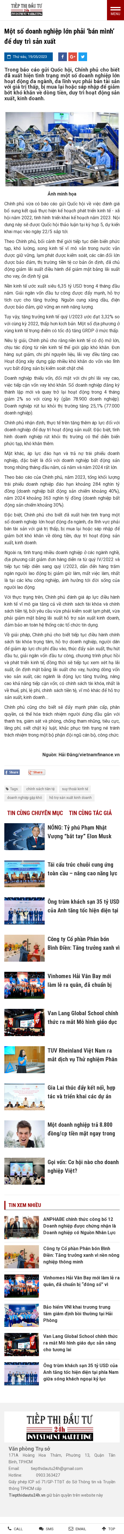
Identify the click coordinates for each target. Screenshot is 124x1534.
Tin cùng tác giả (90, 813)
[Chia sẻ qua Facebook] (62, 56)
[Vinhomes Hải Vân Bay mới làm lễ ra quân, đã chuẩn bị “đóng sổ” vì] (24, 985)
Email (81, 1529)
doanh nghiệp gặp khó (24, 798)
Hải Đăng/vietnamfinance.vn (89, 754)
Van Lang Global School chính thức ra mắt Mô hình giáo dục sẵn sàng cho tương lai (83, 1022)
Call (18, 1529)
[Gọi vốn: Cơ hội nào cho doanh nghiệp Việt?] (24, 1171)
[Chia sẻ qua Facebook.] (12, 772)
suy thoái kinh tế (75, 789)
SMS (50, 1529)
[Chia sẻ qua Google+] (72, 56)
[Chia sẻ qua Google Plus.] (36, 772)
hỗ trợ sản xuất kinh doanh (70, 798)
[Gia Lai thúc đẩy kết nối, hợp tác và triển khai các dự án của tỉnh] (24, 1096)
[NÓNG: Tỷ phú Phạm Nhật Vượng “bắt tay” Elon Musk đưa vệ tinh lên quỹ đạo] (24, 836)
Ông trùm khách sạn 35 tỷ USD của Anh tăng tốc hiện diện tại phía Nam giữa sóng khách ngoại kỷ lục (81, 1372)
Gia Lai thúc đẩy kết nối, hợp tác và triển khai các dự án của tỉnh (81, 1096)
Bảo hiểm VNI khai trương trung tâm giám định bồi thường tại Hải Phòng (77, 1313)
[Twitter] (82, 56)
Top (111, 1529)
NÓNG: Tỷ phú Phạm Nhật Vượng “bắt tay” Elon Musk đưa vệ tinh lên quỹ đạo (80, 836)
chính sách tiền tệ (40, 789)
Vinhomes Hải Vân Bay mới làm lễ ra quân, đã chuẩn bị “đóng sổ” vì (80, 985)
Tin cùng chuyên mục (35, 813)
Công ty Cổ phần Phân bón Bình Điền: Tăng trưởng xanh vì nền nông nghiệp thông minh (84, 948)
